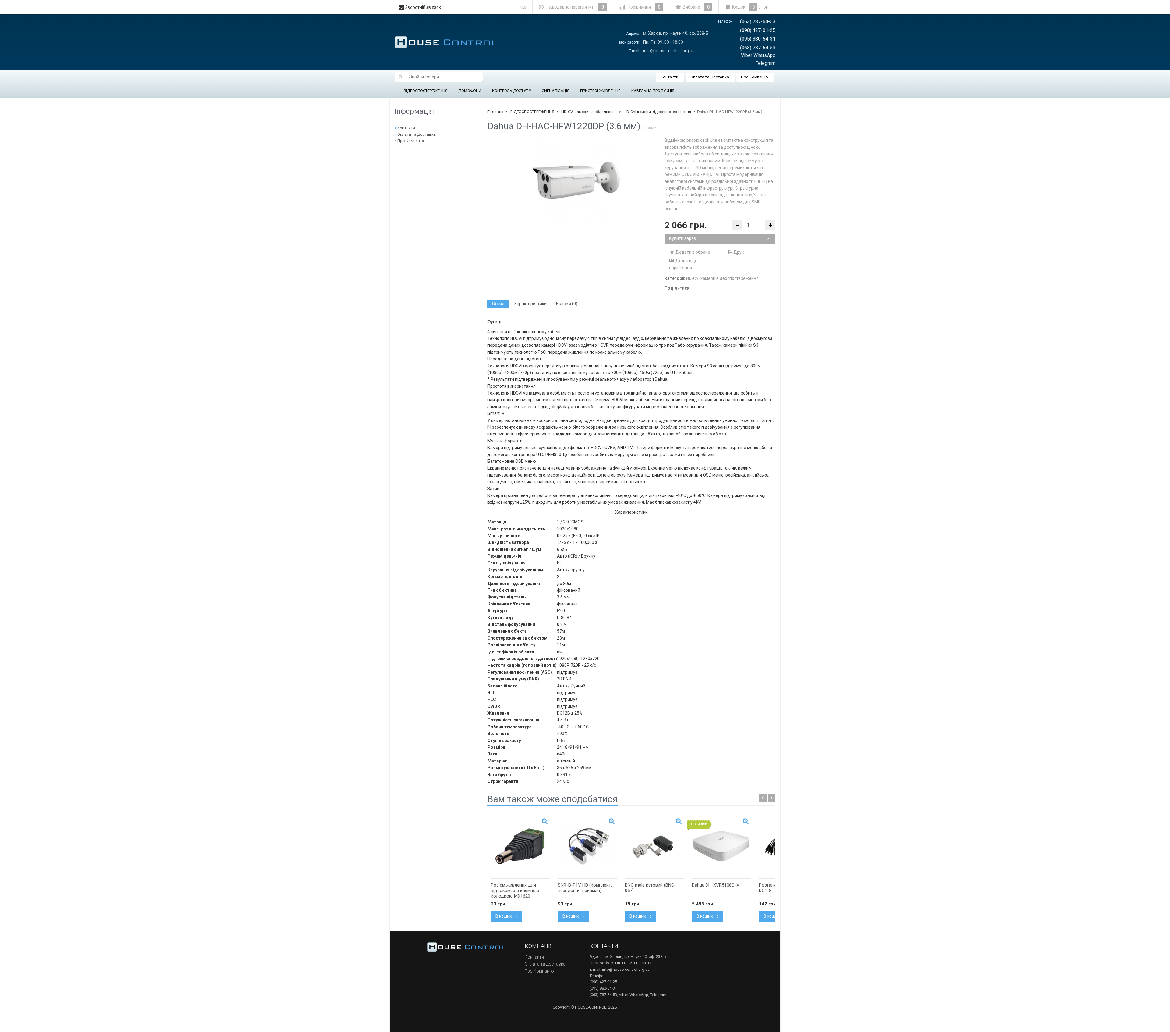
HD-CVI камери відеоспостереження (657, 111)
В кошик (503, 916)
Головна (495, 111)
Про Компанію (754, 77)
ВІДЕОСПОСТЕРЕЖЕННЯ (426, 90)
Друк (738, 252)
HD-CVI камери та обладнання (589, 111)
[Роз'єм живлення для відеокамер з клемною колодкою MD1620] (520, 846)
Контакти (669, 77)
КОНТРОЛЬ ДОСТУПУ (511, 90)
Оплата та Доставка (709, 77)
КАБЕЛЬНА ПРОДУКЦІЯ (652, 90)
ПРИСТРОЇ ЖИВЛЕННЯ (600, 90)
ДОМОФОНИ (469, 90)
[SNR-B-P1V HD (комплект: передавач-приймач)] (587, 846)
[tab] (498, 304)
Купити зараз (682, 238)
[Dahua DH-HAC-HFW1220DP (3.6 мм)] (576, 181)
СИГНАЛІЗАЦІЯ (555, 90)
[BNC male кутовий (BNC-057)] (654, 846)
